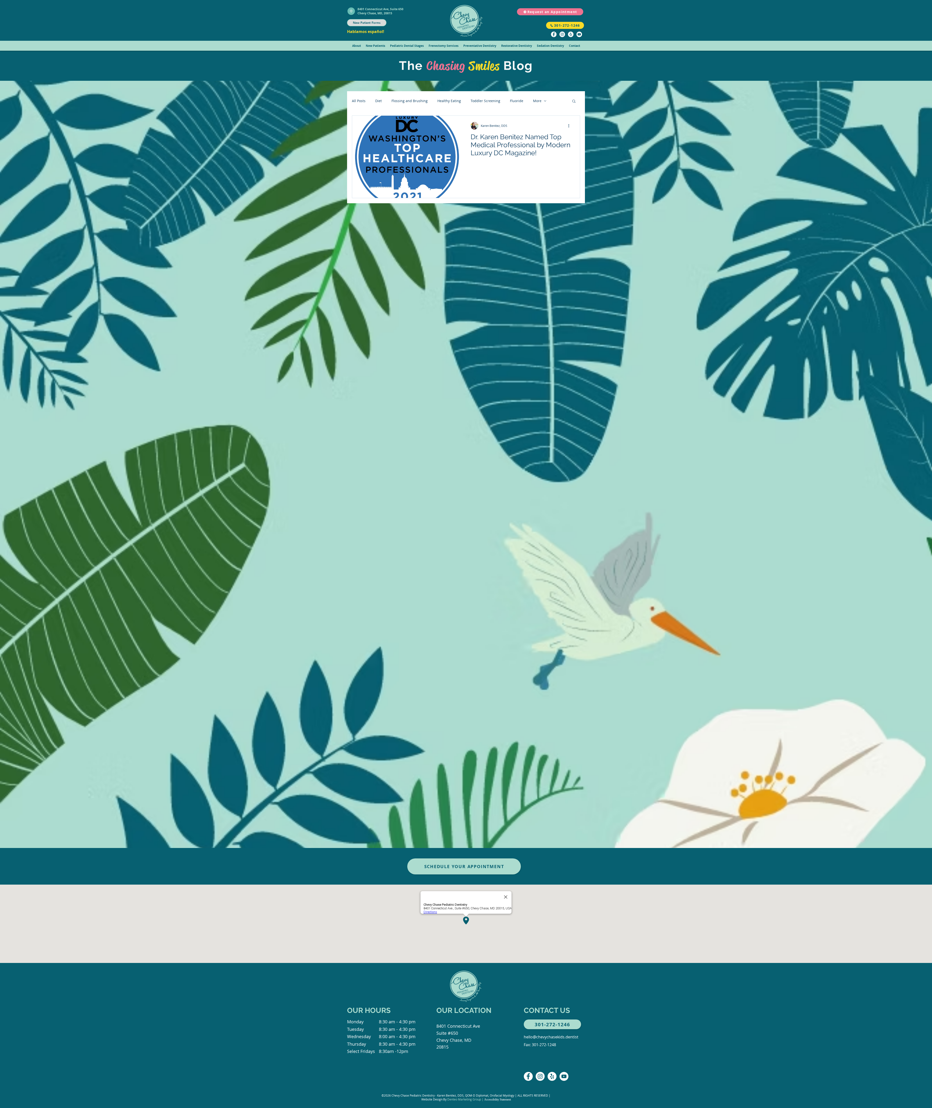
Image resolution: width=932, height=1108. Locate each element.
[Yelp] (571, 34)
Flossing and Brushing (409, 100)
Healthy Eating (449, 100)
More (537, 100)
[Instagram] (562, 34)
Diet (378, 100)
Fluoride (516, 100)
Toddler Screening (485, 100)
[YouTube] (579, 34)
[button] (356, 45)
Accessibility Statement (497, 1099)
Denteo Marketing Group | (465, 1099)
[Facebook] (554, 34)
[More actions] (570, 126)
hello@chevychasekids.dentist (551, 1037)
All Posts (359, 100)
